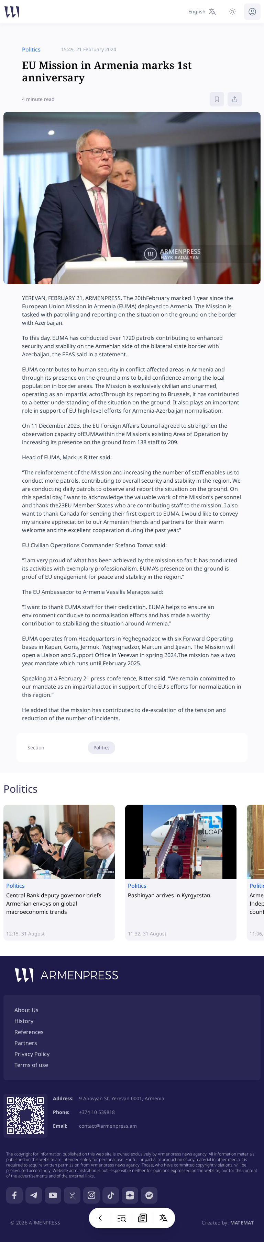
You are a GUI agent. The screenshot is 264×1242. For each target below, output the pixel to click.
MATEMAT (242, 1222)
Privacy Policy (32, 1054)
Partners (25, 1043)
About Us (26, 1010)
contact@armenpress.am (108, 1126)
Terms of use (31, 1065)
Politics (102, 747)
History (23, 1021)
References (29, 1032)
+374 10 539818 (97, 1112)
